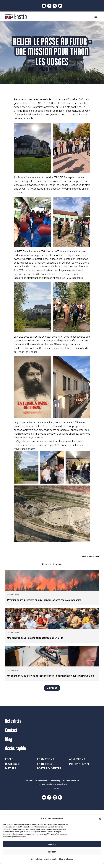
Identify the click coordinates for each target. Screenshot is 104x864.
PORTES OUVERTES (49, 768)
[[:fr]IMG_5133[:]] (52, 513)
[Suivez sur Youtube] (44, 6)
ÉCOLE (9, 759)
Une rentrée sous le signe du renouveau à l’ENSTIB (35, 637)
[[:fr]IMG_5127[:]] (71, 307)
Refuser (52, 852)
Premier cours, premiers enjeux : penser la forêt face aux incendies (44, 600)
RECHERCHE (12, 764)
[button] (100, 818)
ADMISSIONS (77, 759)
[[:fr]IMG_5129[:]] (71, 387)
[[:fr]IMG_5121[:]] (71, 222)
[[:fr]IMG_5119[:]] (32, 222)
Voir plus (52, 687)
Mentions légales (50, 859)
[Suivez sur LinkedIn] (60, 6)
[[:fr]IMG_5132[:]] (78, 467)
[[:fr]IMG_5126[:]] (32, 307)
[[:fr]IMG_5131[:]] (32, 387)
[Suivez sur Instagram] (55, 6)
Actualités (13, 721)
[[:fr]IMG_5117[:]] (32, 148)
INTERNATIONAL (79, 764)
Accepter (52, 844)
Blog (8, 739)
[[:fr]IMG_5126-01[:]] (26, 467)
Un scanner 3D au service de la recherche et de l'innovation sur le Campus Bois (50, 675)
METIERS (10, 768)
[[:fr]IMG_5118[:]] (71, 148)
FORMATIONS (45, 759)
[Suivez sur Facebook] (49, 6)
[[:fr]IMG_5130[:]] (52, 467)
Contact (11, 730)
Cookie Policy (36, 859)
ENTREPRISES (45, 764)
